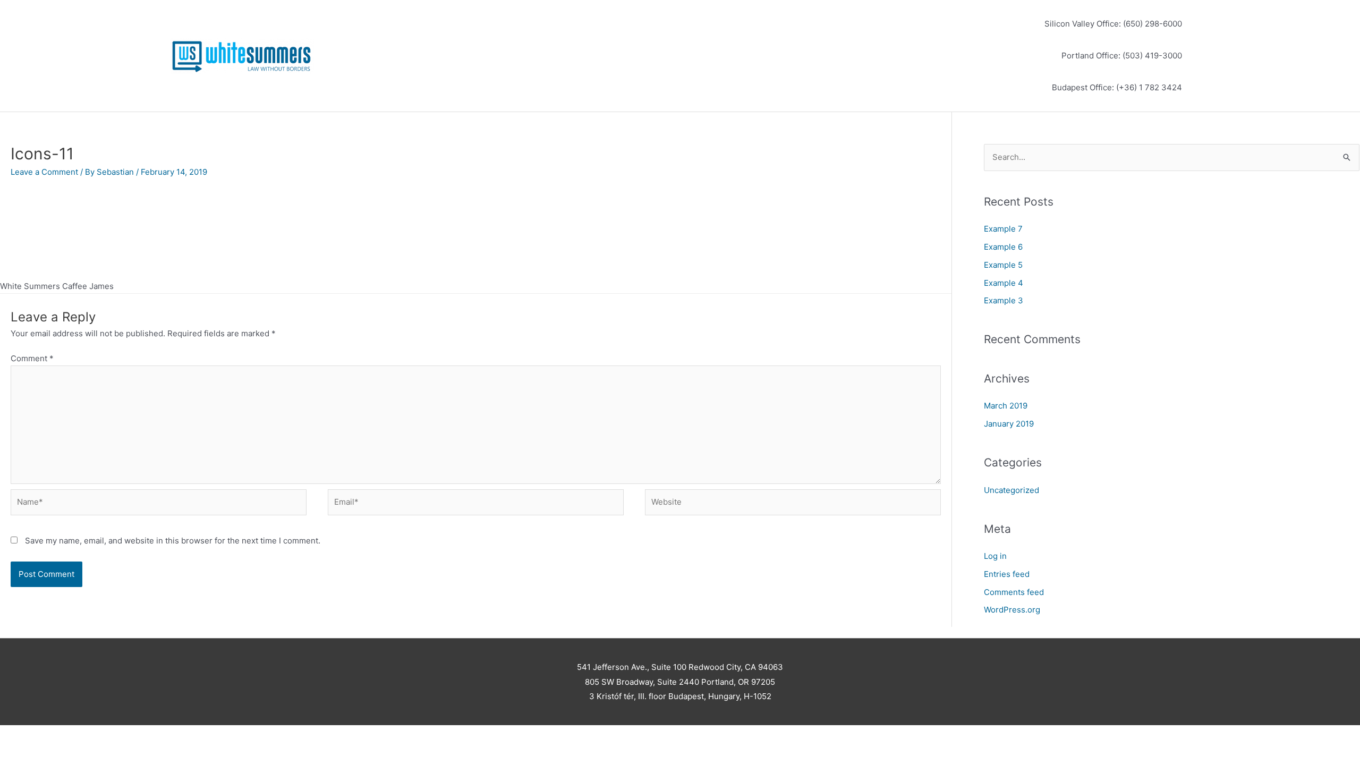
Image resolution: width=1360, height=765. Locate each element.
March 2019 (1005, 406)
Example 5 (1003, 265)
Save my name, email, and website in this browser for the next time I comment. (172, 541)
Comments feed (1014, 592)
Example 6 (1003, 247)
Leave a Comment (44, 172)
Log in (995, 556)
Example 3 (1003, 300)
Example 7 (1003, 229)
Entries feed (1007, 574)
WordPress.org (1012, 610)
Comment (32, 358)
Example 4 (1003, 283)
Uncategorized (1011, 490)
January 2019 (1009, 424)
